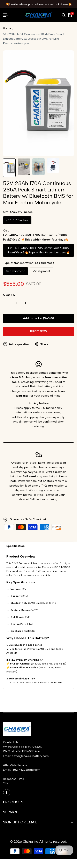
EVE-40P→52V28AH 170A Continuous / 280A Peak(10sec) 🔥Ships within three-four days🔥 (39, 250)
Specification (15, 546)
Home (7, 28)
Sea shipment (15, 271)
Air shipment (41, 271)
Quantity (9, 295)
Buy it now (38, 331)
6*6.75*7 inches (17, 220)
